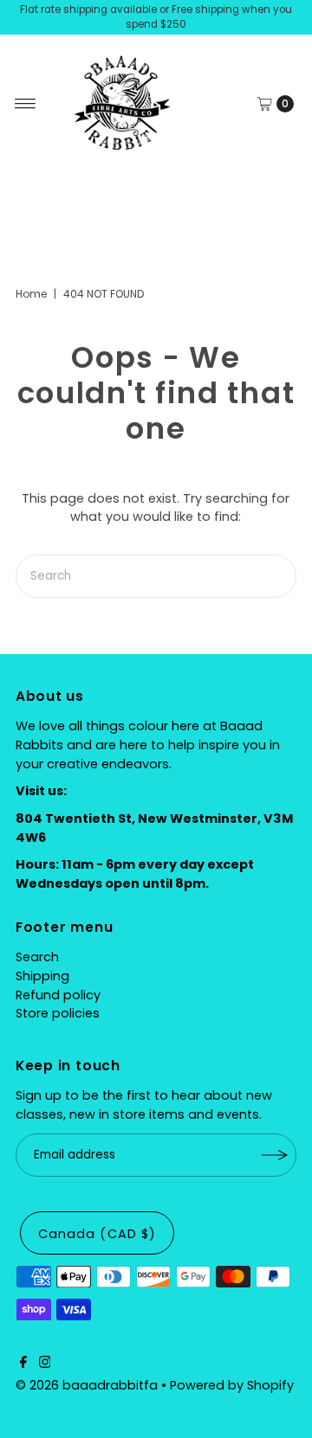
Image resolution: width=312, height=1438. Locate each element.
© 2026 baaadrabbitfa (87, 1385)
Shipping (42, 976)
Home (31, 293)
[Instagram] (45, 1364)
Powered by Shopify (232, 1385)
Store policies (58, 1013)
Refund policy (58, 995)
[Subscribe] (274, 1155)
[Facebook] (23, 1364)
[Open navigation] (25, 103)
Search (37, 957)
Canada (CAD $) (97, 1233)
